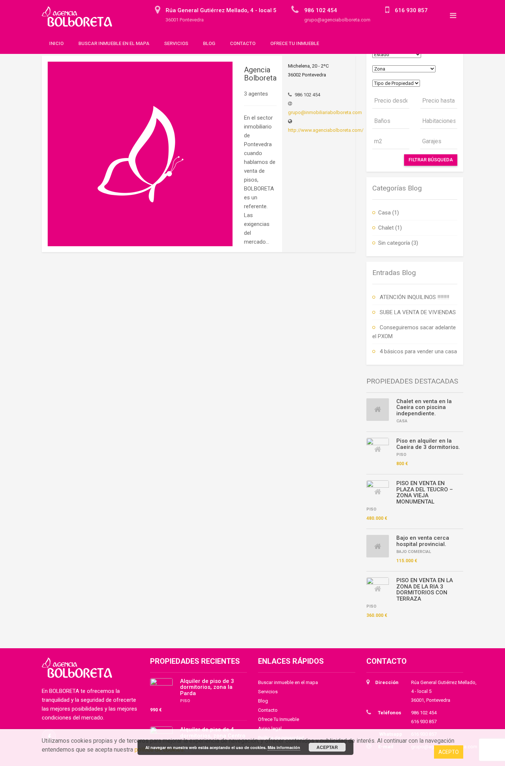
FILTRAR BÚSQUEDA (431, 159)
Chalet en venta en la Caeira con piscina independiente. (424, 407)
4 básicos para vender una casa (418, 351)
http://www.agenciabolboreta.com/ (325, 130)
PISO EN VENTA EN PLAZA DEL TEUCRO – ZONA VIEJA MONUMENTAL (424, 492)
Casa (384, 212)
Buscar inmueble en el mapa (113, 43)
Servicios (176, 43)
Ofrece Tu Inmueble (294, 43)
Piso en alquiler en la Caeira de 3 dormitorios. (428, 443)
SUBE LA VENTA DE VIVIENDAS (418, 312)
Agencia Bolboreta (260, 73)
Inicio (56, 43)
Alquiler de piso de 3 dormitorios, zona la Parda (207, 687)
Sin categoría (394, 243)
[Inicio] (80, 20)
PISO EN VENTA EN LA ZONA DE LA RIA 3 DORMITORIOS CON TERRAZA (424, 589)
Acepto (448, 752)
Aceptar (327, 747)
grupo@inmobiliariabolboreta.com (325, 112)
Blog (209, 43)
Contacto (242, 43)
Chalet (386, 227)
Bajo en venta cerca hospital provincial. (422, 541)
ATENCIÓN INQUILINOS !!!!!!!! (414, 297)
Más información (284, 747)
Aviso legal (270, 728)
